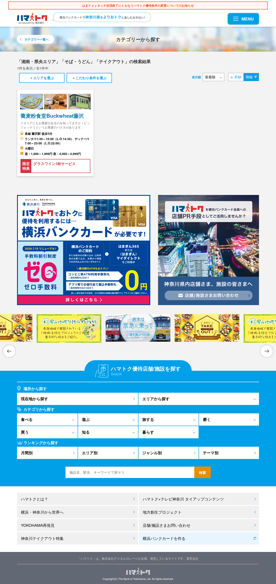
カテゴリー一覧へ (37, 39)
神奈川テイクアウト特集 (42, 538)
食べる (27, 419)
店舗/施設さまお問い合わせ (166, 525)
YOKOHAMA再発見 (38, 525)
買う (25, 432)
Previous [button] (9, 351)
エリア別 (89, 453)
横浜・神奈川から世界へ (42, 512)
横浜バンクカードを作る (164, 538)
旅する (148, 419)
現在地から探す (34, 399)
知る (86, 432)
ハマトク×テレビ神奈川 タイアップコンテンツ (183, 499)
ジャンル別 (152, 453)
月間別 (27, 453)
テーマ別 (210, 453)
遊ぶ (86, 419)
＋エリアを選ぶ (42, 77)
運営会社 (192, 558)
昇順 (237, 76)
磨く (207, 419)
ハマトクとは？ (34, 499)
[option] (69, 328)
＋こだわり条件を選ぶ (89, 77)
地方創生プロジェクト (162, 512)
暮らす (148, 432)
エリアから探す (155, 399)
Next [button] (267, 351)
